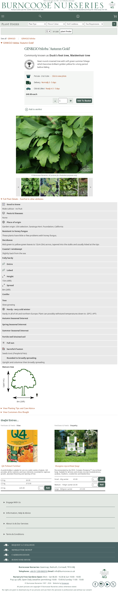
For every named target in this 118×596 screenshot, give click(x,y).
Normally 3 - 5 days (48, 82)
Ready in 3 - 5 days (53, 88)
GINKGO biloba (28, 38)
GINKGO (11, 38)
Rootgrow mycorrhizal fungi (67, 466)
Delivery (37, 82)
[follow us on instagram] (101, 586)
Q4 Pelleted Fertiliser (11, 466)
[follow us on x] (113, 586)
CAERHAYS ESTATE (21, 554)
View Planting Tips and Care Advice (19, 408)
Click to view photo (59, 76)
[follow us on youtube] (107, 586)
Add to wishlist (33, 109)
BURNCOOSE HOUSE (21, 559)
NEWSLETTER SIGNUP (22, 549)
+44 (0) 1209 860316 (38, 571)
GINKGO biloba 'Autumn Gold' (18, 43)
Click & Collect (39, 88)
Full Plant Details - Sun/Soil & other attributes (23, 199)
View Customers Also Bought (16, 412)
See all (3, 38)
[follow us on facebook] (95, 586)
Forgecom (65, 583)
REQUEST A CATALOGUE (23, 545)
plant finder (66, 31)
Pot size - (37, 76)
